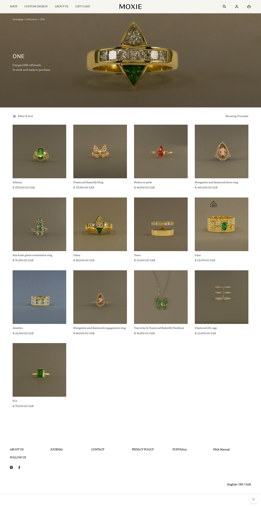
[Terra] (161, 224)
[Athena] (39, 151)
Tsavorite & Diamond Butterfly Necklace (159, 328)
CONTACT (97, 449)
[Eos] (39, 370)
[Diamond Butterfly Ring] (100, 151)
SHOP (13, 6)
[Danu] (100, 224)
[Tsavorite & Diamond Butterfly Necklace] (161, 297)
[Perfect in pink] (161, 151)
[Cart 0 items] (249, 6)
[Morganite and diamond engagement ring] (100, 297)
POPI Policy (180, 449)
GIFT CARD (82, 6)
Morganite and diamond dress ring (216, 182)
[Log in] (237, 6)
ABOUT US (61, 6)
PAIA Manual (221, 449)
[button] (224, 6)
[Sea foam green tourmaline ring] (39, 224)
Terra (137, 255)
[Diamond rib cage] (221, 297)
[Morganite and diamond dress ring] (221, 151)
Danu (76, 255)
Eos (15, 401)
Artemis (18, 328)
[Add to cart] (59, 171)
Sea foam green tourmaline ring (32, 255)
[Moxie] (130, 6)
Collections (31, 19)
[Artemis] (39, 297)
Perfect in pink (143, 182)
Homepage (18, 19)
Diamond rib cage (206, 328)
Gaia (198, 255)
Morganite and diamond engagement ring (99, 328)
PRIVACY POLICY (143, 449)
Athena (17, 182)
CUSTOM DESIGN (36, 6)
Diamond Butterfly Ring (88, 182)
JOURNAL (57, 449)
